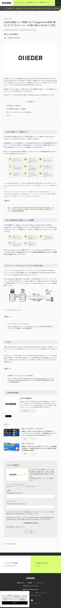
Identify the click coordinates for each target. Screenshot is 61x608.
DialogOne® (16, 275)
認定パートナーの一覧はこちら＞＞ (33, 196)
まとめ (8, 115)
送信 (31, 532)
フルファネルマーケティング (11, 30)
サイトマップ (40, 583)
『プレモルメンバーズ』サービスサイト (19, 323)
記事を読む (10, 8)
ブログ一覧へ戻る (11, 544)
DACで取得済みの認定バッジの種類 (15, 109)
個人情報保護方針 (46, 517)
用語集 (30, 583)
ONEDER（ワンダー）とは (30, 586)
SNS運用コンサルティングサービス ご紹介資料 (20, 375)
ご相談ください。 (8, 362)
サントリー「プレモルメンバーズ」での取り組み (18, 112)
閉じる (14, 603)
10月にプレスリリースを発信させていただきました (18, 78)
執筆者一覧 (20, 583)
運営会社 (25, 589)
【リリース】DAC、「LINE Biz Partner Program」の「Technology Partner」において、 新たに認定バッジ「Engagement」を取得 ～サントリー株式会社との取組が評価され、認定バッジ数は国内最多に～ (31, 380)
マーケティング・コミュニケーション (28, 30)
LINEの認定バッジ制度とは (13, 105)
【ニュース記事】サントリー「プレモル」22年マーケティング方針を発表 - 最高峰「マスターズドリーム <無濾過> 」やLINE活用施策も (31, 327)
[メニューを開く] (58, 3)
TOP (5, 8)
